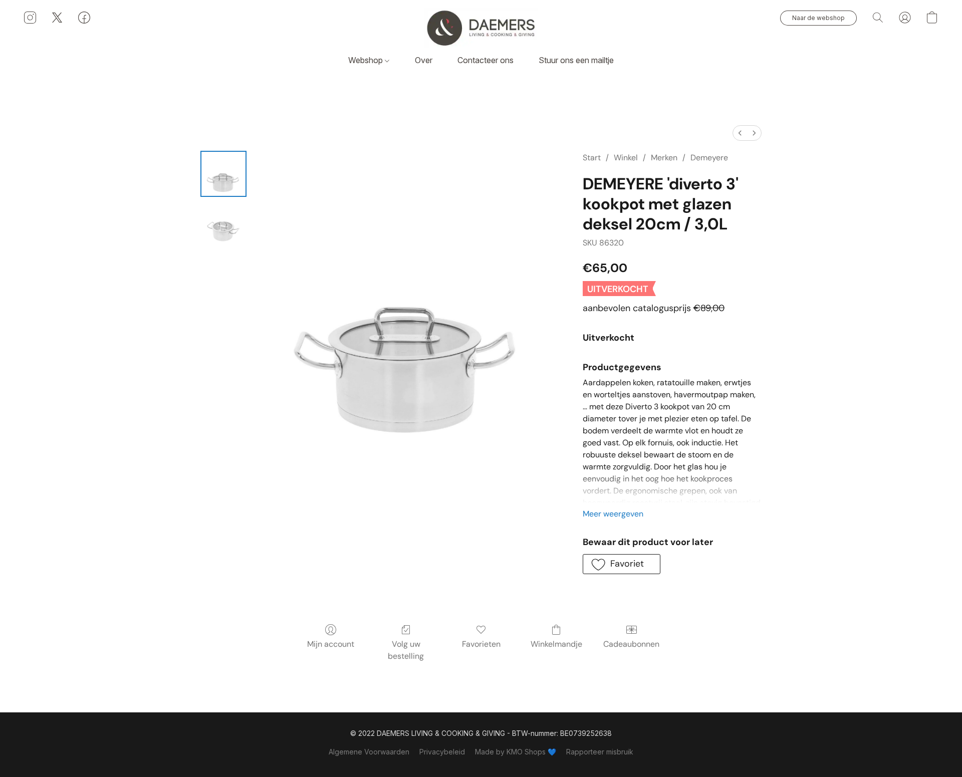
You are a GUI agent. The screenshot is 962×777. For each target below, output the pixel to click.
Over (423, 60)
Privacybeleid (442, 751)
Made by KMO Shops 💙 (515, 751)
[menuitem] (740, 133)
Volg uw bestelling (406, 650)
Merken (664, 157)
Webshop (366, 60)
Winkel (626, 157)
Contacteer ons (485, 60)
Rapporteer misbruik (599, 751)
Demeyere (709, 157)
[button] (481, 28)
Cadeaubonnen (631, 644)
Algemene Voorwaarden (369, 751)
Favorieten (481, 644)
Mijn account (330, 644)
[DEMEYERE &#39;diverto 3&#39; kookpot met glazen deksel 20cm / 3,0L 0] (223, 174)
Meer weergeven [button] (613, 513)
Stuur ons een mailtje (576, 60)
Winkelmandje (556, 644)
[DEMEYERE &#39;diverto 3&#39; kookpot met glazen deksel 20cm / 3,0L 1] (223, 224)
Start (592, 157)
